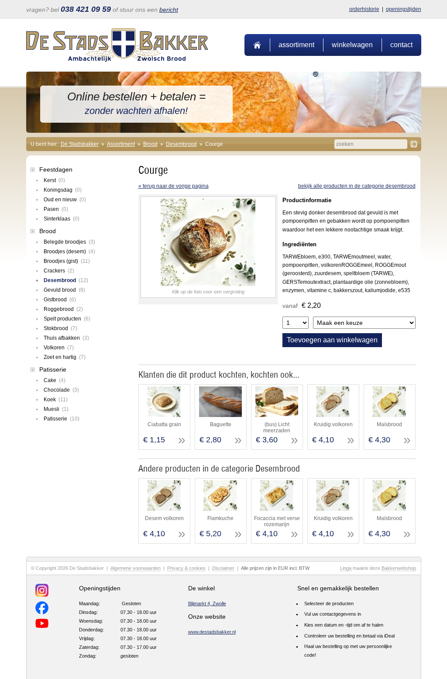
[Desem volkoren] (164, 509)
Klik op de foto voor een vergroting (208, 291)
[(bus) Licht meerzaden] (276, 415)
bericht (168, 9)
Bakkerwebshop (399, 568)
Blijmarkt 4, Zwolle (207, 603)
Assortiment (296, 44)
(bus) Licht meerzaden (276, 427)
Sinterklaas (61, 219)
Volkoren (59, 348)
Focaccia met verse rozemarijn (277, 521)
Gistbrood (60, 299)
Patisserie (52, 369)
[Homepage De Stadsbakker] (117, 60)
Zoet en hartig (65, 357)
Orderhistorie (364, 9)
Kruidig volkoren (333, 424)
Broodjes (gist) (67, 261)
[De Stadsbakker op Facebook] (41, 609)
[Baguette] (220, 415)
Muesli (56, 409)
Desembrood (181, 144)
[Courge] (208, 284)
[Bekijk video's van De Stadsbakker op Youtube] (41, 625)
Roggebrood (63, 309)
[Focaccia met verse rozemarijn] (276, 509)
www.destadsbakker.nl (212, 631)
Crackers (59, 271)
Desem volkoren (164, 518)
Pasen (56, 209)
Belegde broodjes (69, 242)
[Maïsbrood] (389, 415)
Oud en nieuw (65, 199)
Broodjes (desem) (69, 251)
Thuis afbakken (66, 338)
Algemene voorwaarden (135, 568)
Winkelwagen (352, 44)
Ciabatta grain (164, 424)
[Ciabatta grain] (164, 415)
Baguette (220, 424)
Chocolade (61, 390)
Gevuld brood (64, 290)
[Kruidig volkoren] (333, 415)
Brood (150, 144)
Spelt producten (67, 319)
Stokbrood (60, 328)
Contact (401, 44)
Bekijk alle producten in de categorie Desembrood (357, 186)
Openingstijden (403, 9)
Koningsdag (63, 190)
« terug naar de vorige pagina (173, 186)
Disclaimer (223, 568)
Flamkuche (220, 518)
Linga (345, 568)
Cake (54, 380)
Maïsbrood (389, 424)
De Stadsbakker (80, 144)
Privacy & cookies (186, 568)
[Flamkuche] (220, 509)
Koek (56, 399)
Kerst (54, 180)
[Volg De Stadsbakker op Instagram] (41, 592)
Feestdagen (55, 169)
